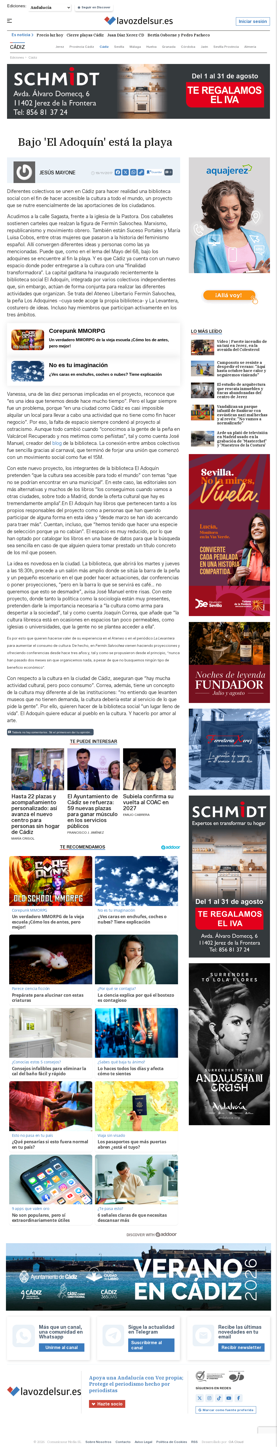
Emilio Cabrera (136, 815)
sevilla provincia (226, 47)
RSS (194, 1442)
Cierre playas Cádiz (85, 35)
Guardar (156, 172)
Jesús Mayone (57, 173)
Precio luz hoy (50, 35)
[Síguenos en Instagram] (209, 1398)
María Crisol (22, 838)
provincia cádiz (82, 47)
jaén (204, 47)
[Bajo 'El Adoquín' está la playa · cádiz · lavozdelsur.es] (138, 21)
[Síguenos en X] (200, 1398)
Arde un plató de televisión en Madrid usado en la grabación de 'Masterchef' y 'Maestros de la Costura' (242, 439)
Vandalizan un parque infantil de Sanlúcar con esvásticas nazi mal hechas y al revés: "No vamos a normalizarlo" (242, 415)
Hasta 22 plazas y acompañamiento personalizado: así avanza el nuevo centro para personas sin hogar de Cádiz (35, 814)
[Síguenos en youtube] (229, 1398)
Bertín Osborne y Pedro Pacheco (178, 35)
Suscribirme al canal (146, 1345)
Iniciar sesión (253, 21)
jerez (59, 47)
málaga (135, 47)
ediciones (17, 57)
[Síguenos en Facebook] (239, 1398)
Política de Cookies (171, 1442)
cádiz (104, 47)
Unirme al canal (61, 1347)
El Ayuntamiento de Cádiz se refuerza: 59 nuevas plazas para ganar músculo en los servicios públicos (92, 811)
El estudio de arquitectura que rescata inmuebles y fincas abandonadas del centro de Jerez (241, 391)
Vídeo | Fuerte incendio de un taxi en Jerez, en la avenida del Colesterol (242, 346)
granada (169, 47)
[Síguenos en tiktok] (219, 1398)
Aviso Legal (143, 1442)
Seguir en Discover (96, 7)
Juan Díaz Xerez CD (125, 35)
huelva (151, 47)
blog (57, 443)
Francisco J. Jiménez (85, 832)
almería (250, 47)
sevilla (119, 47)
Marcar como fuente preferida (228, 1410)
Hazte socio (110, 1404)
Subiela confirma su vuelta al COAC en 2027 (148, 802)
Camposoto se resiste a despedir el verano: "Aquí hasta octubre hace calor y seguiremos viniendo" (241, 369)
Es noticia (21, 35)
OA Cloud (236, 1442)
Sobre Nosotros (98, 1442)
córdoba (188, 47)
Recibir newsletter (241, 1347)
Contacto (123, 1442)
